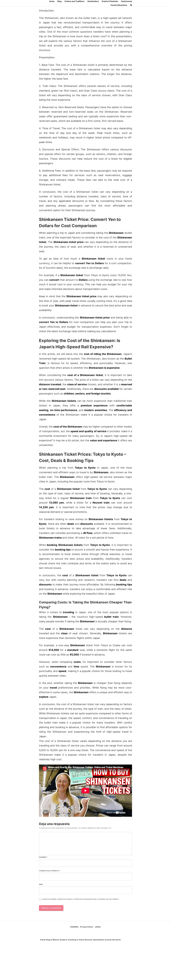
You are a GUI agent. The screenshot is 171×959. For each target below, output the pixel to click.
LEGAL (98, 927)
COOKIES (74, 927)
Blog (59, 1)
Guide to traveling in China (72, 940)
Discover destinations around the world (103, 940)
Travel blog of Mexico (49, 940)
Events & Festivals (110, 1)
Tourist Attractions (118, 5)
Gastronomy (126, 1)
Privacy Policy (86, 927)
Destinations (93, 1)
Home (51, 1)
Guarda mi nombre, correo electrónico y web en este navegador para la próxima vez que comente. (80, 899)
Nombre (43, 857)
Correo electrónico (49, 871)
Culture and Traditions (74, 1)
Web (41, 884)
